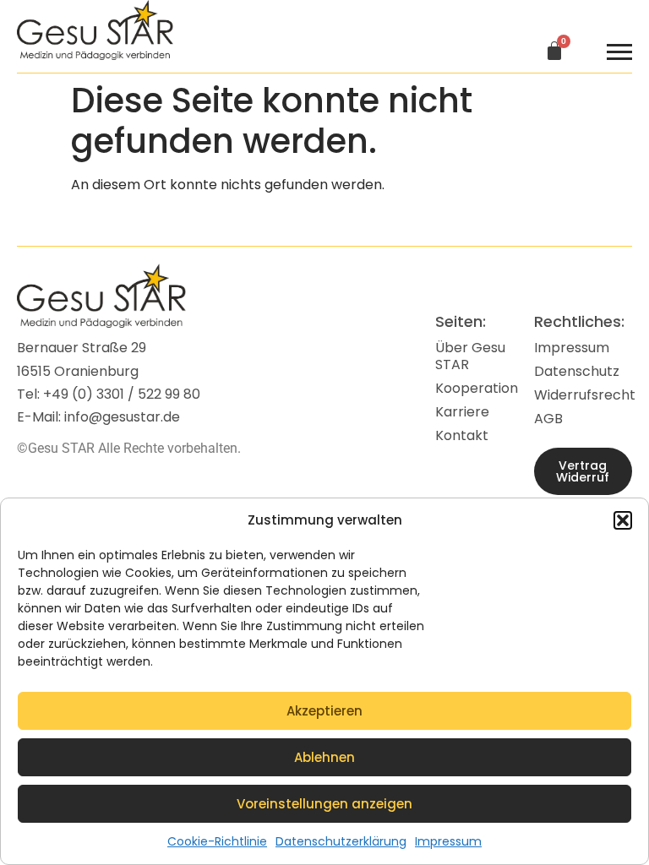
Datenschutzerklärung (340, 841)
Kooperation (476, 388)
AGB (548, 418)
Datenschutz (576, 371)
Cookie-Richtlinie (217, 841)
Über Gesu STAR (470, 356)
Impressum (448, 841)
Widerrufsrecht (583, 395)
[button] (622, 520)
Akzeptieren (324, 711)
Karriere (462, 412)
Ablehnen (324, 757)
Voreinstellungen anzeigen (324, 804)
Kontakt (461, 435)
